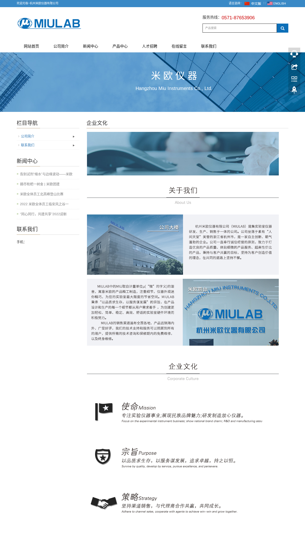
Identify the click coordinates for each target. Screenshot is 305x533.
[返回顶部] (294, 91)
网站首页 (31, 46)
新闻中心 (90, 46)
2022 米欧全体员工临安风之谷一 (44, 204)
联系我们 (208, 46)
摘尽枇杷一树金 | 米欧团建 (40, 184)
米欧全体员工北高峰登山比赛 (41, 194)
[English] (276, 3)
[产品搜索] (282, 28)
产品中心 (120, 46)
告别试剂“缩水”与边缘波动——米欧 (46, 174)
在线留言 (179, 46)
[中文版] (253, 3)
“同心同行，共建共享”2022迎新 (43, 214)
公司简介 (61, 46)
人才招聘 (149, 46)
